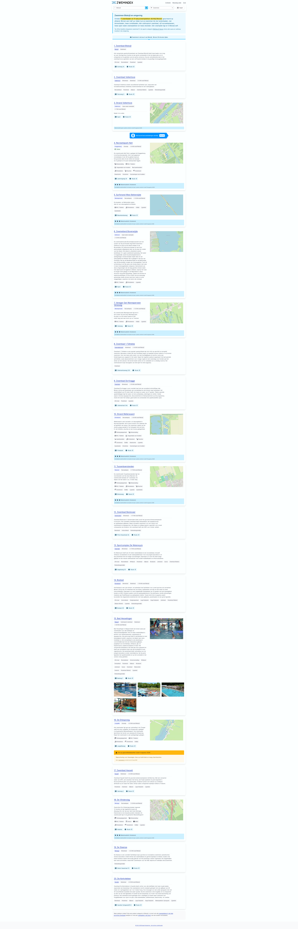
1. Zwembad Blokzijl (122, 46)
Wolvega (117, 803)
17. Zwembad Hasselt (123, 770)
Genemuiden (118, 515)
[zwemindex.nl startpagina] (122, 3)
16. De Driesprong (122, 720)
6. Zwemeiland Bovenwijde (126, 231)
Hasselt (117, 774)
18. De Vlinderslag (122, 800)
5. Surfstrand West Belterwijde (127, 195)
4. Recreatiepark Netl (123, 143)
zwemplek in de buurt (144, 915)
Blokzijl (116, 49)
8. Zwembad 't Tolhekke (124, 344)
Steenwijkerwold (119, 347)
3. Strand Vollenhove (123, 103)
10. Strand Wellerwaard (124, 414)
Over (184, 2)
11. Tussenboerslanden (124, 466)
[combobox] (129, 7)
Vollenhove (117, 80)
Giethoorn (117, 235)
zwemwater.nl (122, 760)
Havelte (117, 882)
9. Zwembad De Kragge (124, 381)
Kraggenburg (118, 146)
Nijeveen (117, 470)
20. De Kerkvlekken (122, 878)
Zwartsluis (117, 384)
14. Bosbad (119, 580)
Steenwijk (117, 548)
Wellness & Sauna (158, 29)
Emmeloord (117, 417)
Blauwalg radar (177, 2)
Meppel (117, 622)
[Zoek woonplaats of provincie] (146, 7)
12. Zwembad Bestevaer (124, 512)
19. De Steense (120, 847)
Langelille (117, 723)
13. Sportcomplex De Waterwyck (128, 545)
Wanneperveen (118, 198)
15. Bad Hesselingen (123, 618)
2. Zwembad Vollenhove (124, 77)
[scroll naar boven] (295, 925)
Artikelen (168, 2)
